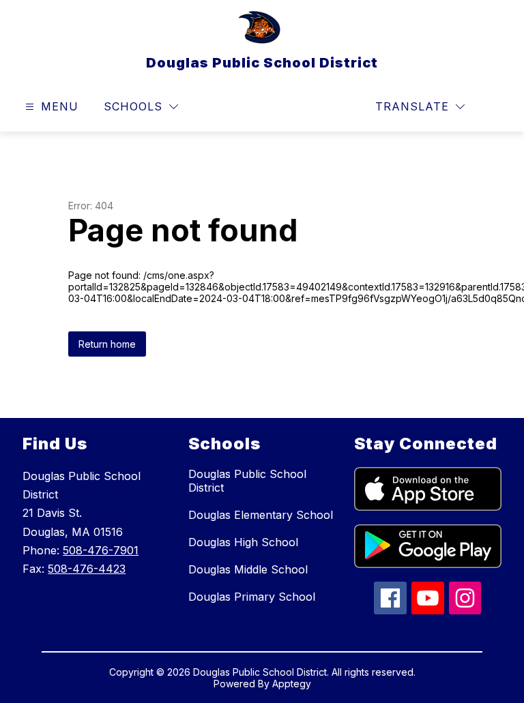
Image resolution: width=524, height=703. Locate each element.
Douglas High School (243, 542)
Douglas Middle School (248, 569)
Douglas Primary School (251, 596)
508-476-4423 (87, 568)
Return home (107, 344)
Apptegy (291, 683)
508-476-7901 (101, 550)
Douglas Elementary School (260, 515)
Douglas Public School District (247, 480)
